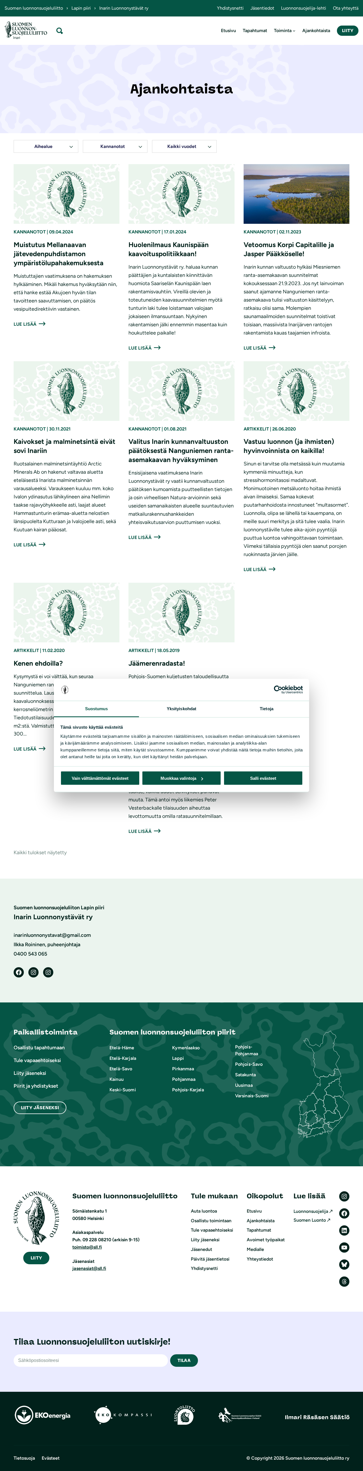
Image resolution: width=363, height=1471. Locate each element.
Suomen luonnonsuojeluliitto (34, 8)
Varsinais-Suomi (252, 1095)
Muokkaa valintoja (178, 778)
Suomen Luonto (310, 1220)
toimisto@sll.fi (87, 1247)
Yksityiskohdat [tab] (181, 708)
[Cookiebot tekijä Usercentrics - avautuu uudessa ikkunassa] (278, 690)
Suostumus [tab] (96, 708)
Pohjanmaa (183, 1079)
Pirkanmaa (183, 1068)
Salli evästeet (263, 778)
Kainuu (116, 1079)
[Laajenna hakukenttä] (59, 30)
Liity (347, 30)
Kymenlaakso (186, 1047)
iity (36, 1258)
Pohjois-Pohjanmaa (246, 1050)
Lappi (178, 1058)
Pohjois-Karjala (188, 1089)
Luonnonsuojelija (311, 1211)
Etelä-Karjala (122, 1058)
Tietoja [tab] (266, 708)
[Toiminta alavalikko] (294, 30)
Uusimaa (244, 1085)
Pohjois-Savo (249, 1064)
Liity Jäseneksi (40, 1107)
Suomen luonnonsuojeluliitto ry (317, 1458)
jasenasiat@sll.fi (89, 1268)
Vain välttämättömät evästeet (100, 778)
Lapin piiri (81, 8)
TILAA (184, 1360)
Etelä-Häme (121, 1047)
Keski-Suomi (122, 1089)
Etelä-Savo (120, 1068)
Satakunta (245, 1074)
